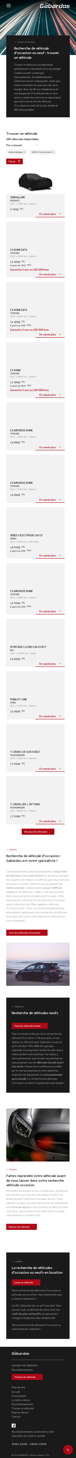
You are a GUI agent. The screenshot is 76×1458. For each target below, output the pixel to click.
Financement (19, 1395)
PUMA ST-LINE (18, 699)
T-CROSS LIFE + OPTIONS (25, 804)
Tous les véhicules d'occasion (24, 932)
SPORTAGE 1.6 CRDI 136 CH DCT (28, 646)
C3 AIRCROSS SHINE (21, 430)
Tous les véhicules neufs (27, 1025)
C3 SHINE (15, 370)
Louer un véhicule (23, 1282)
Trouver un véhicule (24, 1376)
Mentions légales (37, 1455)
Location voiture (21, 1400)
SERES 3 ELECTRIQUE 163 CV (26, 535)
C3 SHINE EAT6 (18, 249)
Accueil (16, 1391)
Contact (16, 1416)
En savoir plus (47, 214)
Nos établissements (22, 1369)
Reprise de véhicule (19, 1226)
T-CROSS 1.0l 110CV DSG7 (25, 751)
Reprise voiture (20, 1412)
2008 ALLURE (17, 197)
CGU (47, 1455)
